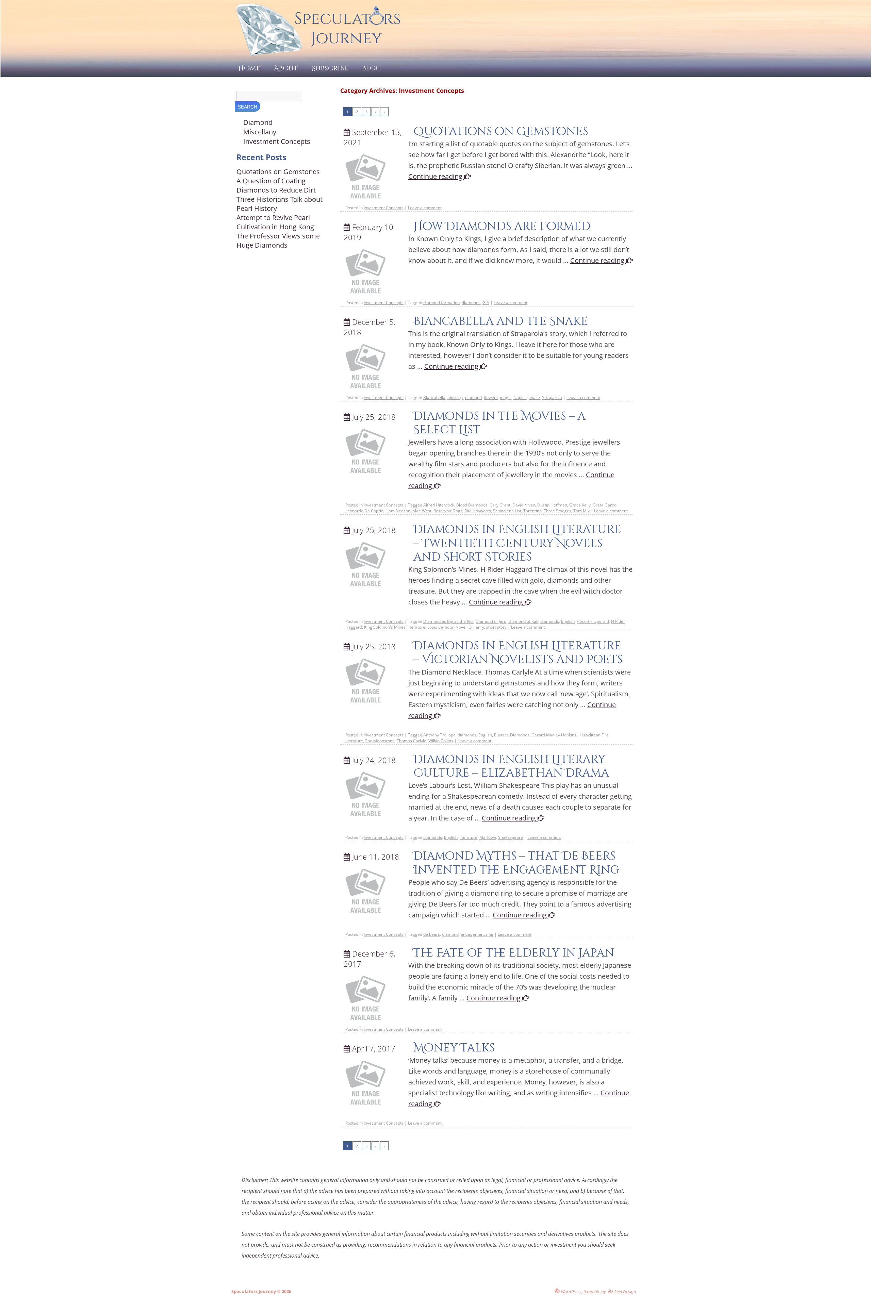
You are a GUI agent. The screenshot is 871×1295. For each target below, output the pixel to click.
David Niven (523, 505)
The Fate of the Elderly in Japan (513, 953)
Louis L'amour (440, 627)
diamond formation (441, 302)
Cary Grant (500, 505)
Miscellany (259, 131)
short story (496, 627)
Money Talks (454, 1048)
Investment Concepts (384, 208)
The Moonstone (380, 741)
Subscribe (330, 68)
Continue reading (436, 176)
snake (534, 397)
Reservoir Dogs (447, 511)
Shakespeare (510, 837)
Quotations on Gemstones (500, 131)
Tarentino (532, 511)
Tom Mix (581, 511)
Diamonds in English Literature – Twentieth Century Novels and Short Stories (517, 543)
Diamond (258, 122)
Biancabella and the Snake (500, 321)
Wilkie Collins (440, 741)
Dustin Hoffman (552, 505)
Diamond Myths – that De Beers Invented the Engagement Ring (516, 862)
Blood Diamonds (472, 505)
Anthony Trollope (439, 735)
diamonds (471, 302)
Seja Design (624, 1291)
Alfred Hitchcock (438, 505)
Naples (520, 397)
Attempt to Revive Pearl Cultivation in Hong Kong (275, 222)
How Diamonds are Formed (502, 226)
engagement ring (477, 934)
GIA (485, 302)
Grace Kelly (580, 505)
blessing (455, 397)
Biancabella (434, 397)
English (568, 621)
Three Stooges (557, 511)
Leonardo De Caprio (364, 511)
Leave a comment (425, 208)
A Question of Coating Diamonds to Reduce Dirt (276, 185)
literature (416, 627)
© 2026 (283, 1291)
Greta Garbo (605, 505)
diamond (473, 397)
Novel (461, 627)
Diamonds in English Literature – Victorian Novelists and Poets (518, 652)
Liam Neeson (397, 511)
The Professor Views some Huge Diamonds (278, 240)
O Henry (476, 627)
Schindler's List (507, 511)
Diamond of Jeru (491, 621)
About (286, 68)
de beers (431, 934)
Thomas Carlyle (411, 741)
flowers (491, 397)
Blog (371, 68)
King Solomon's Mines (385, 627)
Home (249, 68)
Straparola (552, 397)
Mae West (421, 511)
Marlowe (487, 837)
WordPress (570, 1291)
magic (505, 397)
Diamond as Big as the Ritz (448, 621)
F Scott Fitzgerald (593, 621)
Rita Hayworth (477, 511)
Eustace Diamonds (511, 735)
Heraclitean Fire (593, 735)
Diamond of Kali (523, 621)
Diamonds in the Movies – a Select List (499, 423)
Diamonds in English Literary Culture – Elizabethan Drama (511, 766)
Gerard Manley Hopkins (553, 735)
